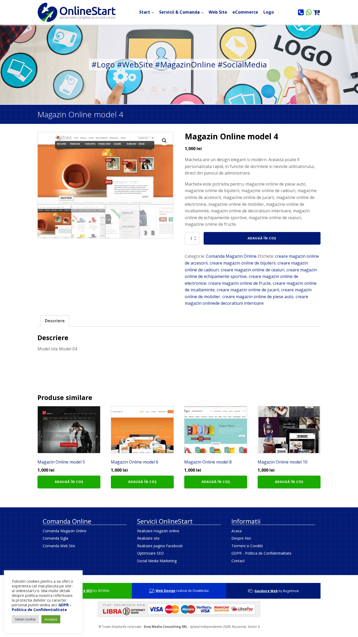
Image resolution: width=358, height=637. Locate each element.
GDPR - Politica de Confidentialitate (261, 553)
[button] (164, 140)
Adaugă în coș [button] (69, 482)
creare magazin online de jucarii (248, 290)
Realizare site (148, 538)
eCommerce (245, 12)
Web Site (218, 12)
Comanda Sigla (55, 538)
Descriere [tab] (55, 321)
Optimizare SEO (150, 553)
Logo (268, 12)
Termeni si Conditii (247, 545)
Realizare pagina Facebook (160, 545)
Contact (238, 560)
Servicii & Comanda (179, 12)
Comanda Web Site (59, 545)
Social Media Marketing (157, 560)
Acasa (236, 530)
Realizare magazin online (158, 530)
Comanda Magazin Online (231, 256)
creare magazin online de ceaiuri (252, 270)
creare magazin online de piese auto (258, 296)
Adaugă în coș (262, 238)
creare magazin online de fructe (239, 283)
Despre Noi (241, 538)
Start (144, 12)
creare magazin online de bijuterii (242, 263)
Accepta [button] (51, 619)
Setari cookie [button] (25, 619)
